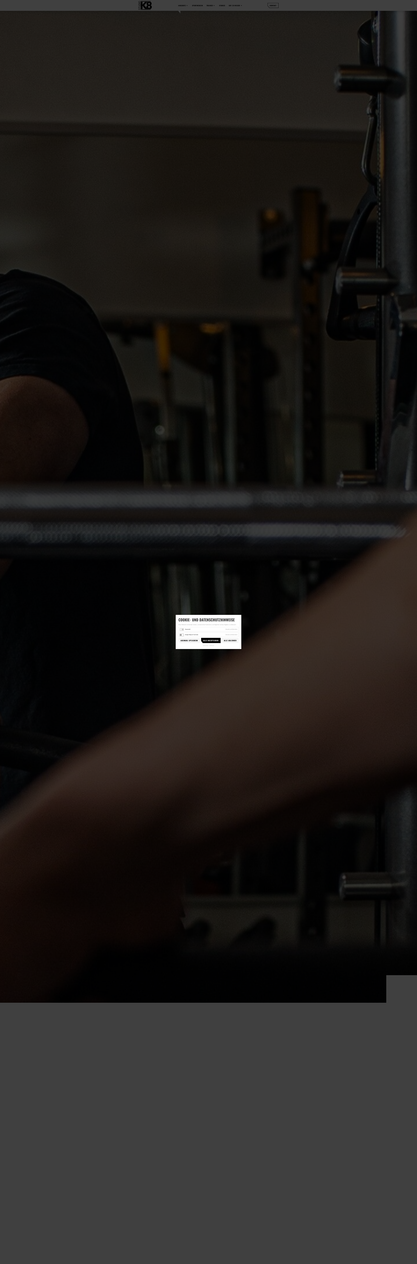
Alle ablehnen (230, 640)
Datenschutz (205, 645)
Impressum (211, 645)
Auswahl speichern (189, 640)
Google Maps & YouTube (191, 634)
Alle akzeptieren (210, 640)
